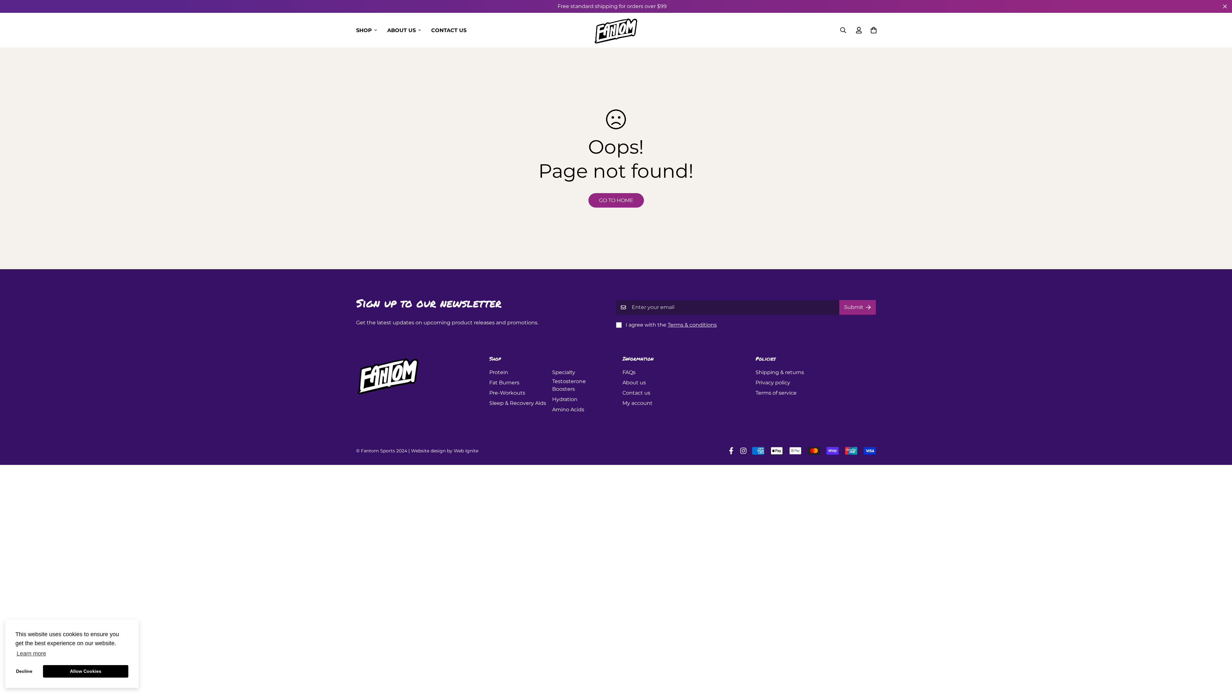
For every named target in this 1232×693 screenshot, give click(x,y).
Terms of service (776, 393)
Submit (853, 307)
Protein (498, 372)
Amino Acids (568, 409)
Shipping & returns (780, 372)
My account (637, 403)
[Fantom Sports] (616, 30)
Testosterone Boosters (569, 385)
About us (401, 30)
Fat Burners (504, 383)
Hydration (565, 399)
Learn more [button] (31, 653)
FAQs (629, 372)
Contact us (448, 30)
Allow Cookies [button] (85, 671)
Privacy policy (773, 383)
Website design (428, 451)
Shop (364, 30)
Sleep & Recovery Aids (517, 403)
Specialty (563, 372)
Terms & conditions (692, 325)
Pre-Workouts (507, 393)
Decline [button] (24, 671)
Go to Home (616, 200)
